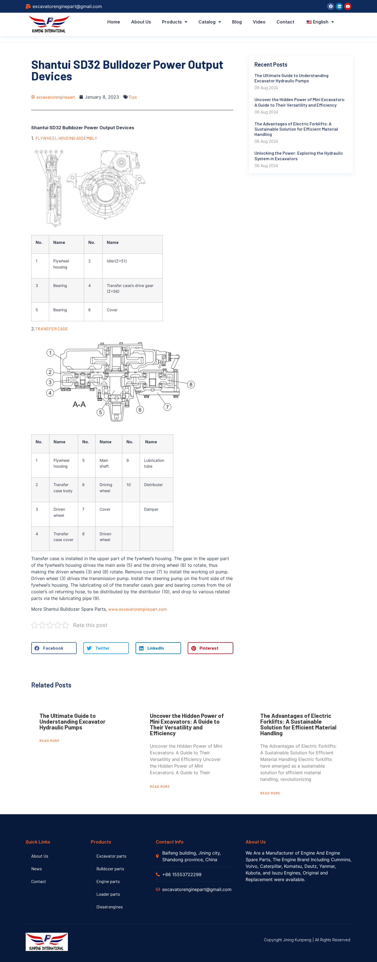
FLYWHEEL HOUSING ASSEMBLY (66, 138)
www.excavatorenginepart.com (138, 609)
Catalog (207, 22)
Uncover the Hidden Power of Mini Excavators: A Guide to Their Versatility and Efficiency (187, 724)
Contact (285, 22)
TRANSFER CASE (51, 328)
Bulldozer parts (110, 868)
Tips (133, 96)
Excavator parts (111, 855)
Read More (49, 740)
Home (113, 22)
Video (259, 22)
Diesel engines (109, 906)
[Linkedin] (339, 6)
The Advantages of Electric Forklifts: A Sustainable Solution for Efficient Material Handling (298, 724)
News (36, 868)
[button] (54, 648)
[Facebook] (330, 6)
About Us (141, 22)
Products (172, 22)
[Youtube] (347, 6)
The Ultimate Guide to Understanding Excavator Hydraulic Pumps (72, 721)
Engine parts (108, 881)
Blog (237, 22)
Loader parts (108, 894)
